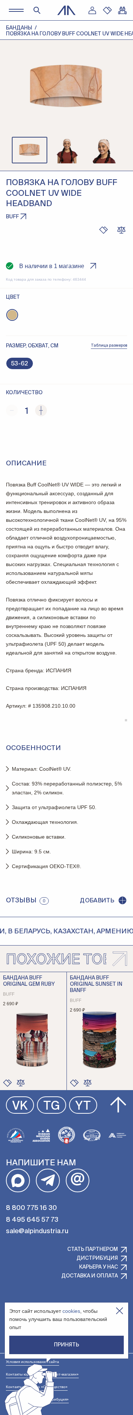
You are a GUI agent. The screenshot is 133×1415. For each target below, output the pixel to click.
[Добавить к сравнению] (121, 230)
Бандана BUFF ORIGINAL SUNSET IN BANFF (96, 984)
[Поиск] (37, 10)
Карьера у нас (98, 1267)
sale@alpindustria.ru (37, 1231)
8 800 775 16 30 (31, 1208)
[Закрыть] (119, 1310)
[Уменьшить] (12, 410)
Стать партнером (92, 1249)
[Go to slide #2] (66, 150)
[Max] (18, 1181)
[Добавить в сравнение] (20, 1082)
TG (51, 1106)
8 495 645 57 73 (32, 1220)
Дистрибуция (97, 1258)
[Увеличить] (41, 410)
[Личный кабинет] (92, 10)
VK (20, 1106)
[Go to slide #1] (29, 150)
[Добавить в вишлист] (103, 230)
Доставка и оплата (89, 1276)
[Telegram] (48, 1181)
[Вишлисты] (107, 10)
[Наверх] (118, 1105)
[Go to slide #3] (103, 150)
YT (83, 1106)
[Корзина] (122, 10)
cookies (71, 1311)
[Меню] (16, 10)
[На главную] (66, 10)
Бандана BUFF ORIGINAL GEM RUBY (29, 981)
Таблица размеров (109, 345)
